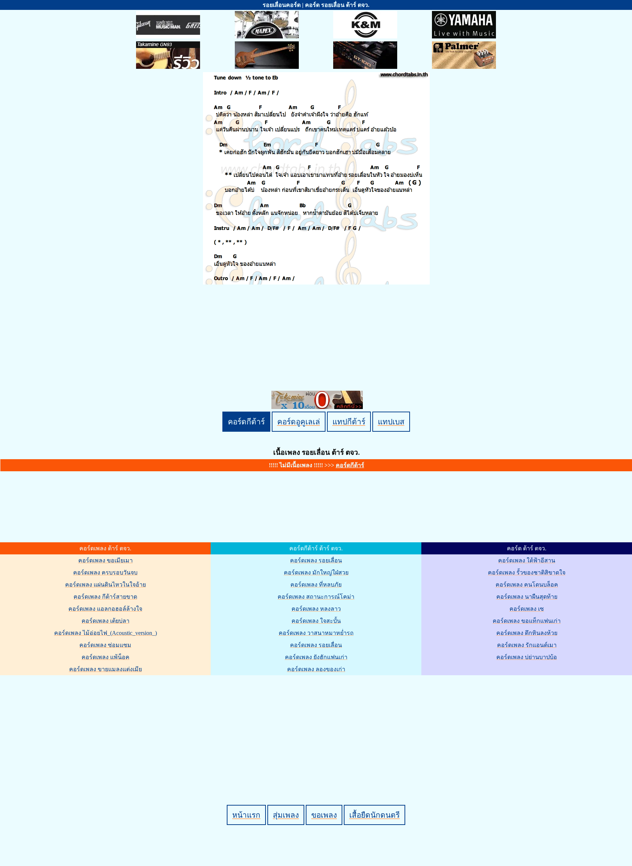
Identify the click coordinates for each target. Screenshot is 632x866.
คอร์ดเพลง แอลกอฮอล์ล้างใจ (105, 609)
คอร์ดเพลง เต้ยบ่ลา (105, 621)
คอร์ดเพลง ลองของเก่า (316, 669)
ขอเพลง (324, 815)
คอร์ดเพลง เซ (526, 609)
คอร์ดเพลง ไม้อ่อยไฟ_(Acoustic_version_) (105, 633)
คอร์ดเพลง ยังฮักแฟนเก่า (316, 657)
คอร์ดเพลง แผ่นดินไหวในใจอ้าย (105, 584)
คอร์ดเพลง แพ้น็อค (105, 657)
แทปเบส (391, 421)
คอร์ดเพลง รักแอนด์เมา (527, 645)
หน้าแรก (246, 815)
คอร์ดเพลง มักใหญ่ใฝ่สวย (316, 572)
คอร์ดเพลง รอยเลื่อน (316, 560)
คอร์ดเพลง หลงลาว (316, 609)
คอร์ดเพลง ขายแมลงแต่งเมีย (105, 669)
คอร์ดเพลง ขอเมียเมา (105, 560)
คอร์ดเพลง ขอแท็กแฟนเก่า (527, 621)
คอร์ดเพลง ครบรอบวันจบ (105, 572)
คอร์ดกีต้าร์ (246, 421)
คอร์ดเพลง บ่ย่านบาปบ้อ (526, 657)
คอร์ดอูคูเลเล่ (298, 421)
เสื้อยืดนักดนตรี (374, 815)
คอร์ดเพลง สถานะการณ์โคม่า (316, 597)
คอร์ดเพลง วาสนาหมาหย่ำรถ (316, 633)
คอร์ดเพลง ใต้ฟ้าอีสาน (526, 560)
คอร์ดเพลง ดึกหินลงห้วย (526, 633)
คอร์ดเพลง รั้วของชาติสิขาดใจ (526, 572)
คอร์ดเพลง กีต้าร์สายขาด (105, 597)
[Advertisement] (317, 727)
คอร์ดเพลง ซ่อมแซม (105, 645)
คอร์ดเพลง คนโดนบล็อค (527, 584)
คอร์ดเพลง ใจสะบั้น (316, 621)
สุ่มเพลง (286, 815)
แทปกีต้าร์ (348, 421)
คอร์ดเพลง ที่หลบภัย (316, 584)
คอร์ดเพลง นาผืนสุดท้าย (526, 597)
